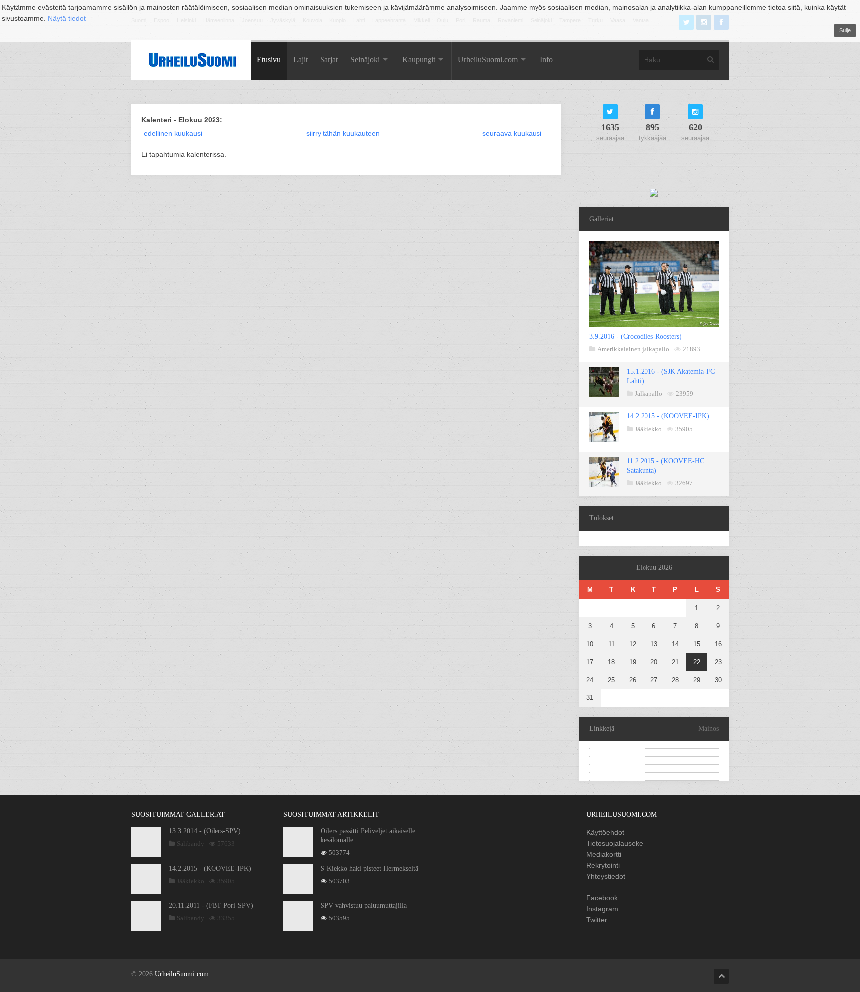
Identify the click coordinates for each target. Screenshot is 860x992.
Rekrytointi (603, 865)
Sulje (845, 30)
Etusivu (269, 59)
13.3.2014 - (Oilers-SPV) (205, 831)
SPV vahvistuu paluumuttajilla (364, 905)
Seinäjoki (365, 59)
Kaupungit (418, 59)
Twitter (596, 920)
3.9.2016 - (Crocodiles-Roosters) (635, 336)
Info (546, 59)
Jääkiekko (648, 429)
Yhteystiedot (605, 876)
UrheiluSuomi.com (488, 59)
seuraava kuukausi (511, 133)
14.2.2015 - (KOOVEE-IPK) (668, 416)
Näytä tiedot (67, 18)
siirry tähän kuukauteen (343, 133)
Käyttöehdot (605, 832)
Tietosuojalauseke (614, 843)
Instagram (602, 909)
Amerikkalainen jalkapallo (633, 349)
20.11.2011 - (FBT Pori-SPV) (211, 905)
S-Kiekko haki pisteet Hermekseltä (369, 868)
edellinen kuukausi (173, 133)
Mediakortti (603, 854)
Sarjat (329, 59)
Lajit (300, 59)
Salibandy (190, 843)
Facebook (602, 898)
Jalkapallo (648, 393)
